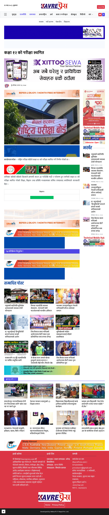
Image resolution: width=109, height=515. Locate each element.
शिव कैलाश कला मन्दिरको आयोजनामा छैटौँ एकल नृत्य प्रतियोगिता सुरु (65, 360)
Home (47, 505)
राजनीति (23, 14)
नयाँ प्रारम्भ (49, 22)
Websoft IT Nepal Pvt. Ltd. (59, 511)
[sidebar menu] (5, 14)
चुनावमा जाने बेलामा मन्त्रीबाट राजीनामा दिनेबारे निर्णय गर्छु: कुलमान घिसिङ (66, 431)
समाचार (32, 14)
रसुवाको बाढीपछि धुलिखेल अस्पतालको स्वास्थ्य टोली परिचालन (14, 308)
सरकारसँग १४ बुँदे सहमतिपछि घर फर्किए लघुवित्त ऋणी (15, 359)
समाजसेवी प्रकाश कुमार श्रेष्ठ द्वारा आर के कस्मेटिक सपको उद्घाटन (93, 430)
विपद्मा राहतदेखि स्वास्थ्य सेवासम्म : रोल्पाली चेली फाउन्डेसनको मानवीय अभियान (41, 308)
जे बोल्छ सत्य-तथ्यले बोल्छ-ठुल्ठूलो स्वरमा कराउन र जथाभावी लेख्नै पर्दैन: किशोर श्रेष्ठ (41, 360)
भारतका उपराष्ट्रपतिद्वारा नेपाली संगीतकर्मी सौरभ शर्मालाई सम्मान (66, 308)
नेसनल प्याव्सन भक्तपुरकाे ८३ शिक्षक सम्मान (40, 403)
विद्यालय (67, 22)
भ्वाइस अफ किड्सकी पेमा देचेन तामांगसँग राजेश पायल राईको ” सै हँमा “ (93, 404)
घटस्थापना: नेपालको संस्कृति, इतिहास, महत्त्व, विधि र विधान (14, 430)
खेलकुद (74, 14)
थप (90, 14)
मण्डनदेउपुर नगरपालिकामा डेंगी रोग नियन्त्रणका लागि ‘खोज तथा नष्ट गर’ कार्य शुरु (15, 404)
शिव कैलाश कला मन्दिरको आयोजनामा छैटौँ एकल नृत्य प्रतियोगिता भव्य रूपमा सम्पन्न (41, 334)
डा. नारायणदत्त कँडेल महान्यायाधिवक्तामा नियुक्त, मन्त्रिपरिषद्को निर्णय (39, 431)
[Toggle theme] (3, 511)
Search (100, 7)
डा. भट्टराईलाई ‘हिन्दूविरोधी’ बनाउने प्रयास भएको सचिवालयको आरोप (14, 334)
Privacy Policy (58, 505)
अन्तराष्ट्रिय (43, 14)
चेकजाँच (59, 22)
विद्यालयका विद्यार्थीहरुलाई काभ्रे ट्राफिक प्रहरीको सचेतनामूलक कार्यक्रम (67, 404)
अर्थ (51, 14)
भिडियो (82, 14)
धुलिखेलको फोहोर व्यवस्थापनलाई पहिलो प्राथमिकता (64, 334)
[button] (100, 14)
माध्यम (41, 22)
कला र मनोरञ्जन (62, 14)
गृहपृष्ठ (14, 14)
